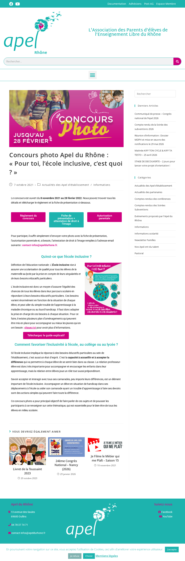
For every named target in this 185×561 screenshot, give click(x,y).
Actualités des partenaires (148, 192)
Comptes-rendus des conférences (153, 198)
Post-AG (149, 3)
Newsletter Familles (145, 240)
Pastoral (139, 253)
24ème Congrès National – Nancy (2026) (66, 465)
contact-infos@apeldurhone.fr (28, 533)
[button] (93, 75)
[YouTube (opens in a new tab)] (17, 4)
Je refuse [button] (74, 556)
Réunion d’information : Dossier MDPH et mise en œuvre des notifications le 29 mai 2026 (151, 140)
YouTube (167, 516)
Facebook (166, 512)
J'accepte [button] (172, 549)
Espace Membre (166, 3)
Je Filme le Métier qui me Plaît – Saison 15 (105, 458)
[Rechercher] (177, 61)
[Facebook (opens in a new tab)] (11, 4)
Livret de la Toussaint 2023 (27, 471)
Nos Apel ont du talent (147, 246)
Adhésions (135, 3)
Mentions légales (107, 556)
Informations (101, 185)
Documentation (116, 3)
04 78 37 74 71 (19, 524)
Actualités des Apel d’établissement (65, 185)
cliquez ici (30, 327)
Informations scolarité (146, 233)
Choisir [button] (89, 556)
